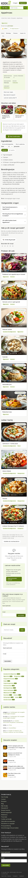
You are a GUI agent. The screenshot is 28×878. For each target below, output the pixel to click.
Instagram (15, 876)
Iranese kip (11, 760)
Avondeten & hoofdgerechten (9, 331)
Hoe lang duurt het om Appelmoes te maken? (12, 215)
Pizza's (19, 446)
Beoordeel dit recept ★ (9, 95)
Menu (6, 8)
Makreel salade (7, 329)
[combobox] (16, 7)
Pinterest (15, 33)
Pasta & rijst (7, 695)
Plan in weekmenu (20, 144)
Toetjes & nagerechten (10, 683)
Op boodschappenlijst (7, 144)
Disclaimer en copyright (8, 823)
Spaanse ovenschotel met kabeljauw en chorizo (15, 753)
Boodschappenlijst (6, 812)
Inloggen (15, 3)
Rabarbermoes (7, 412)
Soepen (7, 681)
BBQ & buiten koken (9, 692)
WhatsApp (8, 33)
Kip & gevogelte (8, 697)
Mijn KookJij (4, 806)
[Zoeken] (25, 7)
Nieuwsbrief (4, 808)
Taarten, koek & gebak (10, 690)
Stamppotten (20, 528)
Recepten (13, 18)
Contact (3, 799)
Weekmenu (4, 815)
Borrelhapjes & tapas (9, 688)
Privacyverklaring (6, 826)
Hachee (4, 498)
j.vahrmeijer (10, 26)
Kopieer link (23, 33)
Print (3, 36)
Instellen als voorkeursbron (11, 541)
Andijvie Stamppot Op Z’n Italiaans (13, 526)
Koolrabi (5, 357)
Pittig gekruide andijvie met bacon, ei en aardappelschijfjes (16, 767)
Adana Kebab (6, 471)
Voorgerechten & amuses (10, 678)
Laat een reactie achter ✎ (10, 98)
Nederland (6, 88)
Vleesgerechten (21, 473)
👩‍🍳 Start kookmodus (14, 136)
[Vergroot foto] (3, 56)
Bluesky (9, 876)
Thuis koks (4, 817)
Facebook (21, 876)
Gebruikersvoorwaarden (8, 821)
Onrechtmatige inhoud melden (10, 828)
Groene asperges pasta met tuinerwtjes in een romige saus (16, 746)
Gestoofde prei (6, 384)
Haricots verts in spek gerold (11, 302)
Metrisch (4, 150)
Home (8, 18)
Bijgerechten (4, 23)
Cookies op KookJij (6, 819)
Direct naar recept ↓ (9, 92)
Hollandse (15, 82)
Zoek (22, 630)
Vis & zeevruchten (9, 685)
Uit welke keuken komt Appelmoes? (9, 221)
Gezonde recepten (9, 699)
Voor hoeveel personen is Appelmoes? (9, 208)
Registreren (23, 3)
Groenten (12, 276)
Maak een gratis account (12, 579)
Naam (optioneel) (6, 605)
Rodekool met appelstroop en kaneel (13, 274)
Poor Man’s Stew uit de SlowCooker (14, 774)
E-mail (3, 612)
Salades (18, 697)
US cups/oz (12, 150)
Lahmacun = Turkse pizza (10, 443)
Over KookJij (4, 797)
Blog (2, 803)
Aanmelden (21, 615)
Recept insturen (5, 810)
